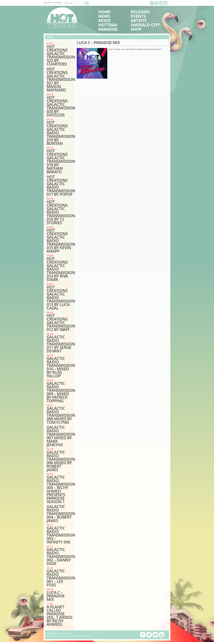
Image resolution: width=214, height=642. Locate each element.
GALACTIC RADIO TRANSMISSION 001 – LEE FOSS (61, 578)
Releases (140, 11)
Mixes (104, 20)
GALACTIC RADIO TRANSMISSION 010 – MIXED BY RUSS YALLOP (61, 367)
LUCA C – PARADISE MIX (56, 595)
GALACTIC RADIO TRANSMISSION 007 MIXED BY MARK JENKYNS (61, 435)
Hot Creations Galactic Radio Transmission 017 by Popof (61, 185)
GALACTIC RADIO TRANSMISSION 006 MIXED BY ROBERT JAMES (61, 460)
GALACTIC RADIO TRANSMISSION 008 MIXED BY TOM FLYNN (61, 415)
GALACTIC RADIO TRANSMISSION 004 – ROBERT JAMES (61, 513)
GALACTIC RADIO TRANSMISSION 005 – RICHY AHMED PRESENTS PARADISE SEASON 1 (61, 489)
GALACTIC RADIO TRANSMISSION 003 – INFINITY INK (61, 535)
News (104, 16)
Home (104, 11)
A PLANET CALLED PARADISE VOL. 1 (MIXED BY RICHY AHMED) (59, 615)
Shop (136, 29)
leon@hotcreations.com (82, 636)
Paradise (108, 29)
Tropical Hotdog (65, 633)
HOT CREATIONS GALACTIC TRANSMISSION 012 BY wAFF (61, 322)
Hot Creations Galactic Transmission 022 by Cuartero (61, 55)
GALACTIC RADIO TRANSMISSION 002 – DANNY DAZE (61, 556)
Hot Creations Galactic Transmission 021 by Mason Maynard (61, 79)
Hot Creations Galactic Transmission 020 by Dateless (61, 106)
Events (138, 16)
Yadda (55, 633)
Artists (138, 20)
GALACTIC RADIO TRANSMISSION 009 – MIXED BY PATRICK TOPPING (61, 391)
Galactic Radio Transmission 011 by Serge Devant (61, 344)
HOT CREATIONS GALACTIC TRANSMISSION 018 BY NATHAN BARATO (61, 161)
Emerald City (145, 25)
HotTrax (107, 25)
